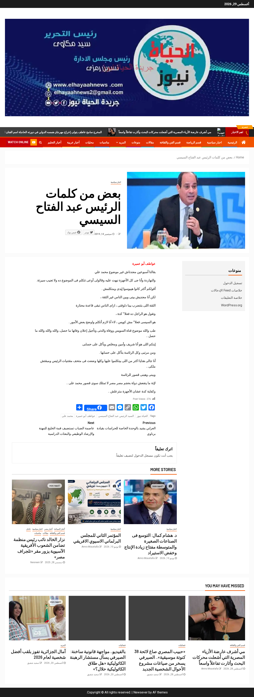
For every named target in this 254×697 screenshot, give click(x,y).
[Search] (40, 142)
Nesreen (35, 562)
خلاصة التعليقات (231, 298)
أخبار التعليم (54, 142)
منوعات (136, 142)
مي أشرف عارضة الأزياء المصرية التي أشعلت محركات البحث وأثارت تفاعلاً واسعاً (189, 132)
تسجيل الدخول (232, 283)
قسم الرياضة (193, 142)
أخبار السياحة (59, 529)
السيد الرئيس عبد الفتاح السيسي (116, 415)
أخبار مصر (48, 529)
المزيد (122, 142)
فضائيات (181, 645)
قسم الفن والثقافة (170, 142)
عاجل (28, 529)
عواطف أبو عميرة (85, 415)
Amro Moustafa (146, 558)
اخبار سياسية (214, 142)
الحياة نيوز (142, 415)
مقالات (150, 142)
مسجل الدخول (143, 455)
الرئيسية (232, 142)
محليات (89, 142)
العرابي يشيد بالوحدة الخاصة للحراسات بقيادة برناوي (126, 428)
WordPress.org (231, 305)
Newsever (140, 692)
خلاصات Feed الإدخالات (226, 290)
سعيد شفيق (153, 674)
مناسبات (104, 142)
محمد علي (67, 415)
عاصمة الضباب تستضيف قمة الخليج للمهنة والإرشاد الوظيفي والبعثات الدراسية (66, 428)
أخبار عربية (73, 142)
